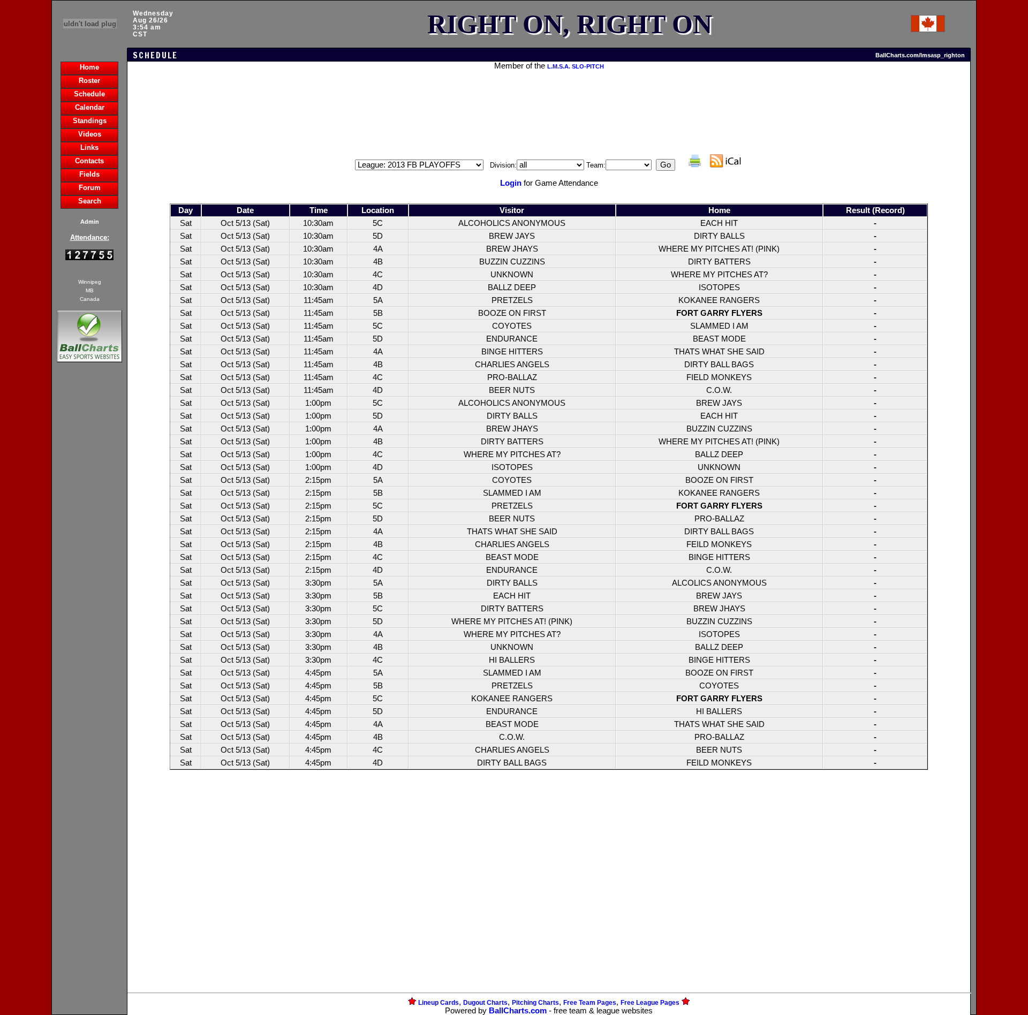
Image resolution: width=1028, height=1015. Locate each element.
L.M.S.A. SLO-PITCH (575, 66)
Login (510, 183)
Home (89, 67)
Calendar (89, 107)
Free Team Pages (589, 1002)
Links (89, 147)
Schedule (89, 94)
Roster (89, 81)
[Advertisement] (89, 549)
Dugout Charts (485, 1002)
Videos (89, 134)
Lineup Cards (438, 1002)
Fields (89, 174)
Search (89, 201)
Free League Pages (650, 1002)
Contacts (89, 161)
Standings (90, 121)
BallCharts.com (518, 1010)
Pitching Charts (535, 1002)
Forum (90, 188)
